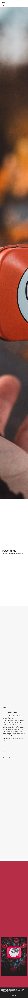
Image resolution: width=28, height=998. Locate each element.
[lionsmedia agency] (3, 4)
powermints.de (7, 757)
